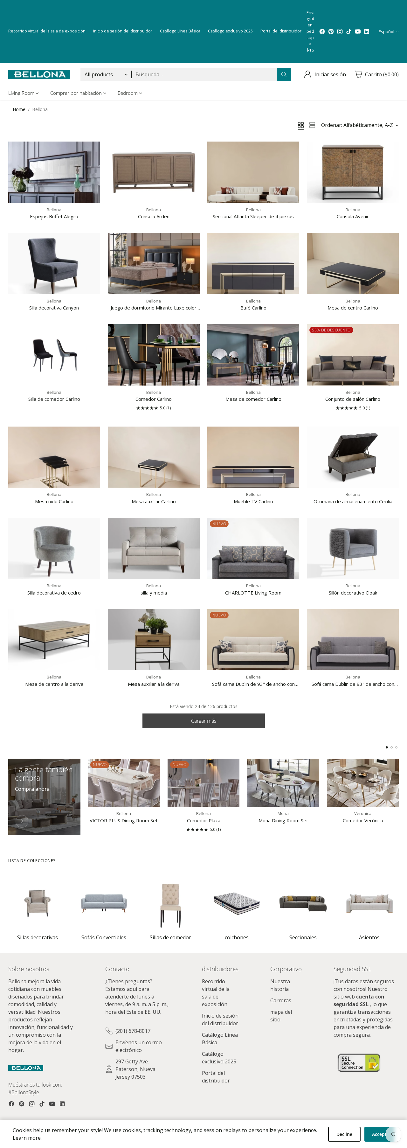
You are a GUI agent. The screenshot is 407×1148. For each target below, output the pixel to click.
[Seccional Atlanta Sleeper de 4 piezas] (253, 172)
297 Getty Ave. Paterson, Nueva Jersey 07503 (135, 1069)
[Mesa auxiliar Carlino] (154, 457)
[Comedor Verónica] (363, 783)
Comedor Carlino (153, 399)
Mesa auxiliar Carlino (154, 501)
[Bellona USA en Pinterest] (331, 31)
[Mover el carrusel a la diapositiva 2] (391, 747)
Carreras (280, 1000)
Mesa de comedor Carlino (253, 399)
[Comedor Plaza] (204, 783)
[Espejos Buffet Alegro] (54, 172)
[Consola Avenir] (353, 172)
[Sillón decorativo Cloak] (353, 548)
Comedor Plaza (203, 820)
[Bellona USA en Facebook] (322, 31)
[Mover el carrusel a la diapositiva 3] (396, 747)
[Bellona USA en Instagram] (340, 31)
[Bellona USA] (39, 74)
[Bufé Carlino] (253, 263)
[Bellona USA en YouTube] (358, 31)
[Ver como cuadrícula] (301, 125)
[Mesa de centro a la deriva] (54, 640)
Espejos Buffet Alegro (54, 216)
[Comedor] (22, 821)
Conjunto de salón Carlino (352, 399)
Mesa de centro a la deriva (54, 684)
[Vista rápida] (92, 150)
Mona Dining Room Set (283, 820)
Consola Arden (153, 216)
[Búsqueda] (284, 74)
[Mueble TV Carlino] (253, 457)
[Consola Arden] (154, 172)
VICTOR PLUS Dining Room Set (124, 820)
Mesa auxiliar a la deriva (154, 684)
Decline (344, 1134)
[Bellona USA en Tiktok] (349, 31)
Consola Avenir (353, 216)
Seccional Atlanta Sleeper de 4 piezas (253, 216)
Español (386, 31)
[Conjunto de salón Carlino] (353, 355)
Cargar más (203, 720)
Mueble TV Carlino (253, 501)
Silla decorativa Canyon (54, 307)
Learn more (27, 1137)
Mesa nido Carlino (54, 501)
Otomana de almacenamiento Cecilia (353, 501)
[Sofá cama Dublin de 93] (253, 640)
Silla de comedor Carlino (54, 399)
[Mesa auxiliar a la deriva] (154, 640)
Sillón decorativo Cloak (353, 592)
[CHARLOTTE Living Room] (253, 548)
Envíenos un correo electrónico (138, 1046)
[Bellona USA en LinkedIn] (366, 31)
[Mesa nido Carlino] (54, 457)
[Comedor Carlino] (154, 355)
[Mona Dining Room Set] (283, 783)
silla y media (154, 592)
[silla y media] (154, 548)
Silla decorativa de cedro (54, 592)
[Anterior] (10, 797)
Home (19, 109)
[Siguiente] (397, 797)
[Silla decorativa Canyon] (54, 263)
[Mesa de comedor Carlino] (253, 355)
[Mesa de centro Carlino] (353, 263)
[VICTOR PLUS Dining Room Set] (124, 783)
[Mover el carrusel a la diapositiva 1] (387, 747)
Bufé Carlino (253, 307)
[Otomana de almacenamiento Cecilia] (353, 457)
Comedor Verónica (363, 820)
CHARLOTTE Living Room (253, 592)
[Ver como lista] (312, 125)
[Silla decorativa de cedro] (54, 548)
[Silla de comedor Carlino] (54, 355)
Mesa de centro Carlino (353, 307)
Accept (379, 1134)
